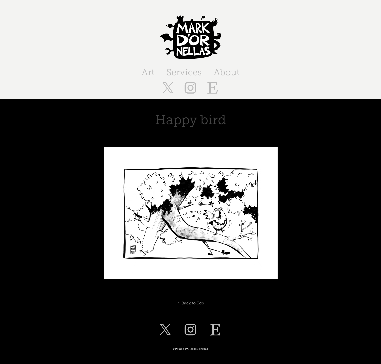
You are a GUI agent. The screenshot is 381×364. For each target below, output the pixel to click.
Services (184, 72)
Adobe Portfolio (198, 348)
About (227, 72)
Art (148, 72)
